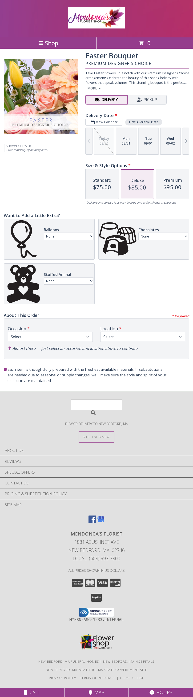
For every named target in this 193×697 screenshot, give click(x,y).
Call (33, 692)
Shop (51, 43)
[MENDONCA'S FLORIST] (96, 25)
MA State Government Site (122, 670)
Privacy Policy (62, 678)
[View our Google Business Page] (101, 521)
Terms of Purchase (98, 678)
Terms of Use (132, 678)
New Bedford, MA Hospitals (129, 661)
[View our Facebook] (92, 521)
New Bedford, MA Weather (70, 670)
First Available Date (143, 122)
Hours (163, 692)
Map (98, 692)
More (92, 88)
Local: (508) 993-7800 (96, 558)
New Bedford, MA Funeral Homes (68, 661)
